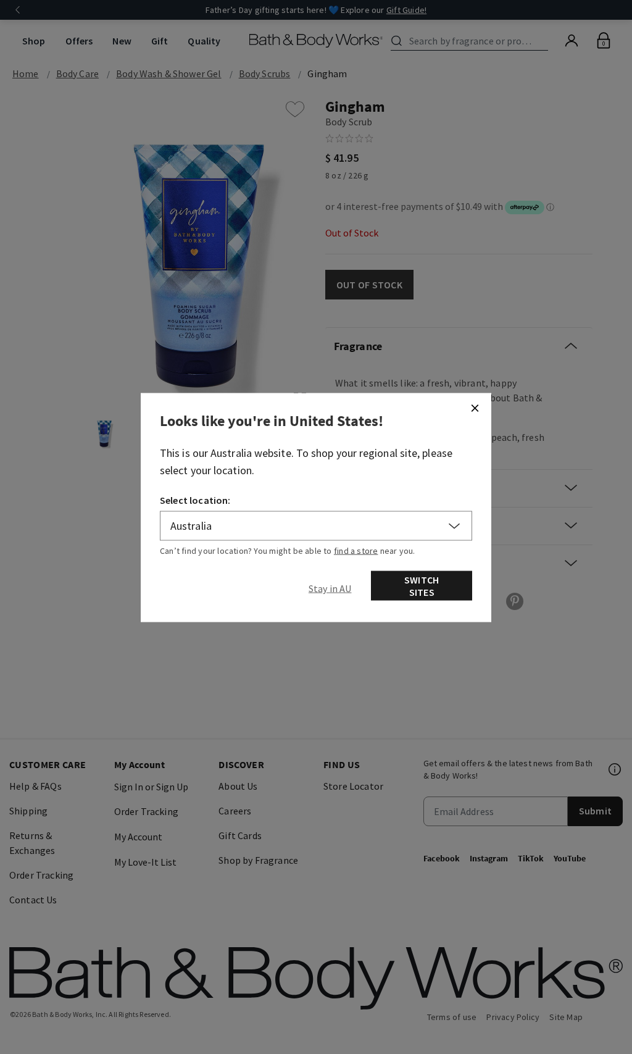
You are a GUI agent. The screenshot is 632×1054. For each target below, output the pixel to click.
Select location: (195, 500)
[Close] (474, 408)
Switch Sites (421, 586)
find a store (356, 550)
